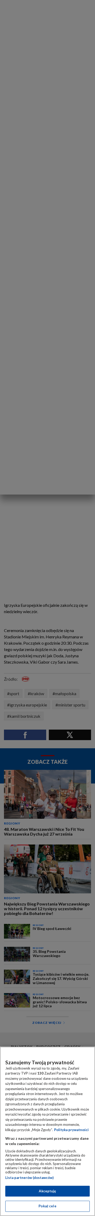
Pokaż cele (47, 1206)
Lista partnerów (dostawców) (29, 1178)
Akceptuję (47, 1191)
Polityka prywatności (71, 1130)
